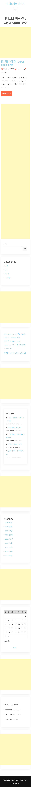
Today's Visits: (9, 705)
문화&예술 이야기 (15, 3)
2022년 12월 (9, 535)
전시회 (7, 274)
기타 (6, 270)
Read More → (6, 93)
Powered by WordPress (10, 780)
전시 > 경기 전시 (8, 345)
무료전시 (23, 334)
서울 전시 (7, 341)
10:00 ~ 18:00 (6, 334)
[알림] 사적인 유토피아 (14, 427)
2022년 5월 (8, 555)
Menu (15, 9)
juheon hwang (20, 69)
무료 (19, 334)
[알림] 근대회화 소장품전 (15, 444)
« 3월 (14, 647)
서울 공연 (18, 337)
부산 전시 (6, 337)
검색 (5, 244)
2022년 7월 (8, 551)
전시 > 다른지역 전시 (19, 345)
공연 (6, 265)
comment (4, 72)
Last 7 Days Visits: (11, 714)
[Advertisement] (15, 42)
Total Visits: (9, 719)
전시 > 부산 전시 (8, 348)
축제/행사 (8, 278)
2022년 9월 (8, 543)
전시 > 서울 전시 (11, 353)
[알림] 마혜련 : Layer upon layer (12, 63)
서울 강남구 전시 (12, 337)
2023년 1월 (8, 531)
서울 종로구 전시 (16, 341)
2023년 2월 (8, 527)
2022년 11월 (9, 539)
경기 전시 (12, 334)
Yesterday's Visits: (11, 710)
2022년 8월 (8, 547)
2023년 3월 (8, 523)
